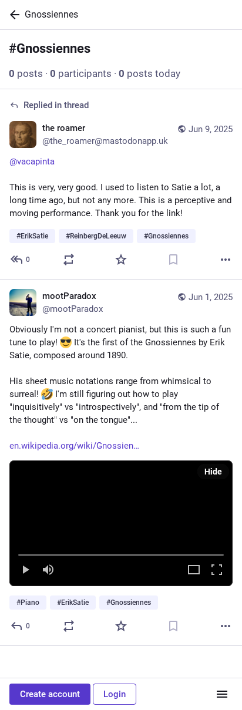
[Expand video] (194, 570)
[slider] (121, 553)
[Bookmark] (173, 260)
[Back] (12, 14)
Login (114, 694)
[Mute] (48, 570)
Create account (50, 694)
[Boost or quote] (69, 260)
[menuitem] (121, 523)
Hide (213, 471)
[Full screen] (217, 570)
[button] (121, 523)
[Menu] (222, 694)
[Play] (25, 570)
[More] (226, 260)
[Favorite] (121, 260)
